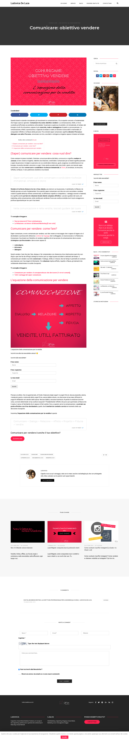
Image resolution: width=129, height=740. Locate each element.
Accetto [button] (64, 737)
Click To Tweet (76, 184)
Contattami (107, 3)
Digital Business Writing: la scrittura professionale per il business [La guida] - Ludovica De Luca (58, 600)
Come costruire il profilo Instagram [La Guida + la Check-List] (100, 549)
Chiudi (34, 140)
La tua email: (15, 378)
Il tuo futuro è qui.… (105, 273)
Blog (81, 3)
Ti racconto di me (100, 124)
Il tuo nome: (15, 362)
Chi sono (64, 3)
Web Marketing (75, 23)
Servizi (73, 3)
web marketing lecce (37, 457)
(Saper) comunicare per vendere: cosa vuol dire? (27, 144)
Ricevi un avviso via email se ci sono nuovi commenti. (40, 674)
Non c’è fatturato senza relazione (21, 548)
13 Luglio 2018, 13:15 (29, 602)
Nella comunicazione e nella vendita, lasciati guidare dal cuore (47, 208)
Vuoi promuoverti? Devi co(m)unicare (27, 221)
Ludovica (64, 23)
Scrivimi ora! (17, 439)
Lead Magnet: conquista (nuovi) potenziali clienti (63, 548)
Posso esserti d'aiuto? (94, 717)
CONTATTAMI (92, 722)
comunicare (34, 454)
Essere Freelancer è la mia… (107, 280)
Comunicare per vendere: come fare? (24, 146)
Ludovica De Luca (20, 3)
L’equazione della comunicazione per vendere (26, 148)
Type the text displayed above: (39, 643)
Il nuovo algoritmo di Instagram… (109, 255)
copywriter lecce (25, 457)
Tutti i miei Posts (47, 480)
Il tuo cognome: (16, 370)
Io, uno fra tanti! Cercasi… (107, 292)
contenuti (39, 236)
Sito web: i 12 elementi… (106, 267)
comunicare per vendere (46, 454)
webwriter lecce (50, 457)
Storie (63, 167)
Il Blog (51, 717)
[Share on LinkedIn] (78, 115)
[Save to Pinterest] (58, 115)
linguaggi (46, 236)
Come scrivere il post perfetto (108, 261)
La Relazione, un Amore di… (107, 286)
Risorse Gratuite (93, 3)
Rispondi (106, 600)
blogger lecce (25, 454)
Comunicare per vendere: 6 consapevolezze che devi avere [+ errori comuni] (42, 273)
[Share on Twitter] (39, 115)
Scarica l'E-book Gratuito (106, 164)
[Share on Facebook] (20, 115)
